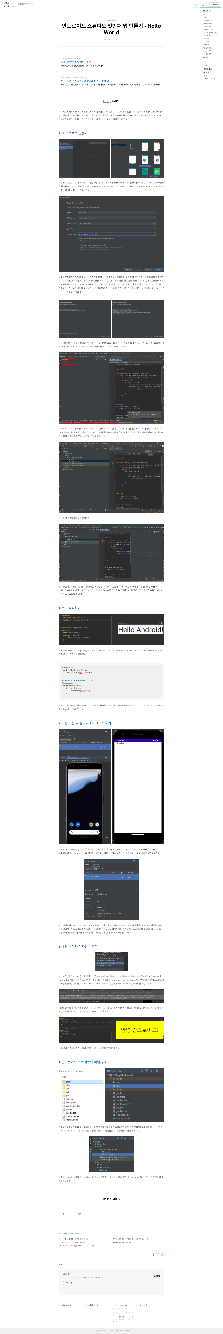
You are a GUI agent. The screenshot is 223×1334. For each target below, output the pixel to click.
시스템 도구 (207, 51)
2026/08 (123, 1305)
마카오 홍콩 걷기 (209, 27)
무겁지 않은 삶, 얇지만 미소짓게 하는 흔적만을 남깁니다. (84, 1278)
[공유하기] (66, 1214)
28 (129, 1319)
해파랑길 (207, 38)
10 (116, 1315)
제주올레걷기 (208, 21)
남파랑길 (207, 41)
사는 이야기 (206, 73)
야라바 (66, 1274)
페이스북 (153, 1255)
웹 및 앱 (205, 65)
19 (123, 1317)
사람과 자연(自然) (210, 79)
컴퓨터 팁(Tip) (207, 69)
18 (120, 1317)
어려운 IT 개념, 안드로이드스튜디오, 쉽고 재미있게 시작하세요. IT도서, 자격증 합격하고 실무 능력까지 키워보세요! (111, 85)
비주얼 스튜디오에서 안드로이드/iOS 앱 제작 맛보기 (129, 1239)
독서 (205, 76)
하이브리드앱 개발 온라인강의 (76, 62)
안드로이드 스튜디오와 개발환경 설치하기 (72, 1242)
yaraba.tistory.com (21, 4)
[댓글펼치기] (63, 1264)
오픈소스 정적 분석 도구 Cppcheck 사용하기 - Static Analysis (75, 1246)
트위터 (162, 1255)
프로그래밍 (206, 58)
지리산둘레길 (208, 24)
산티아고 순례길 (209, 29)
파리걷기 (207, 18)
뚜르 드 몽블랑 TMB (210, 32)
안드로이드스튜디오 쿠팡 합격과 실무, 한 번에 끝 (85, 81)
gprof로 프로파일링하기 (121, 1242)
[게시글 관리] (69, 1214)
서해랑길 (207, 44)
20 (126, 1317)
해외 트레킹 (207, 35)
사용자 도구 (207, 54)
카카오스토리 (158, 1255)
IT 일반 (204, 61)
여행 (203, 15)
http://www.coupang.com (72, 77)
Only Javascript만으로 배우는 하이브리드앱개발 (82, 66)
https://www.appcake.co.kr (72, 59)
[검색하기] (196, 5)
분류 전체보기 (206, 11)
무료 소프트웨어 (207, 48)
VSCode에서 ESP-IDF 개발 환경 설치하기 (72, 1239)
